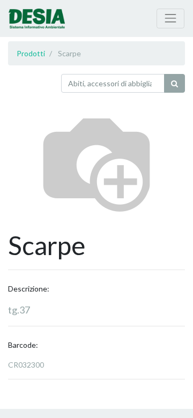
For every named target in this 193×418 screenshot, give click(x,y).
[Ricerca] (174, 83)
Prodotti (31, 53)
